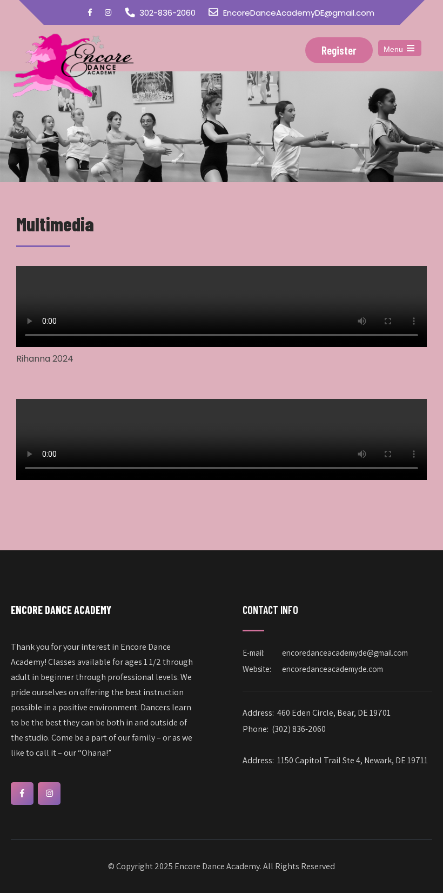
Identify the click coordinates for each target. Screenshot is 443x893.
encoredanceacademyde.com (332, 669)
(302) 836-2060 (299, 729)
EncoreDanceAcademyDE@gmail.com (298, 12)
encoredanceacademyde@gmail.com (345, 653)
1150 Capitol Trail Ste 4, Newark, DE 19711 (352, 760)
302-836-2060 (167, 12)
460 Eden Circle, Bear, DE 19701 (334, 712)
